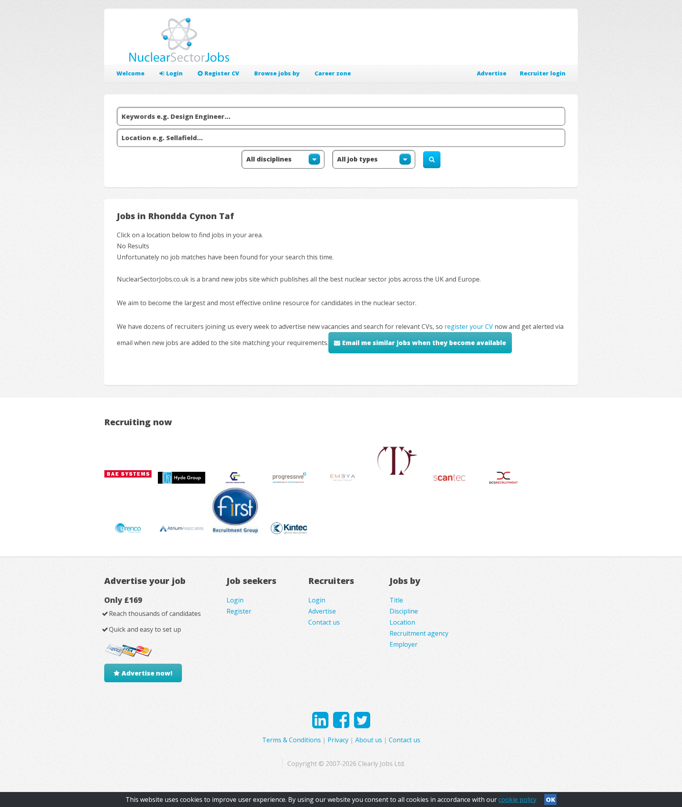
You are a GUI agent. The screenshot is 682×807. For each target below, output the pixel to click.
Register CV (221, 73)
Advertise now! (147, 673)
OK (550, 799)
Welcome (130, 73)
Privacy (338, 740)
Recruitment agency (419, 633)
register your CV (468, 326)
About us (368, 740)
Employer (404, 644)
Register (239, 611)
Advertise (491, 73)
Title (396, 600)
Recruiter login (543, 73)
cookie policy (517, 799)
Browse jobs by (277, 73)
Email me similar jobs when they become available (424, 342)
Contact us (324, 622)
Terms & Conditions (291, 740)
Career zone (333, 73)
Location (402, 622)
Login (174, 73)
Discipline (404, 611)
